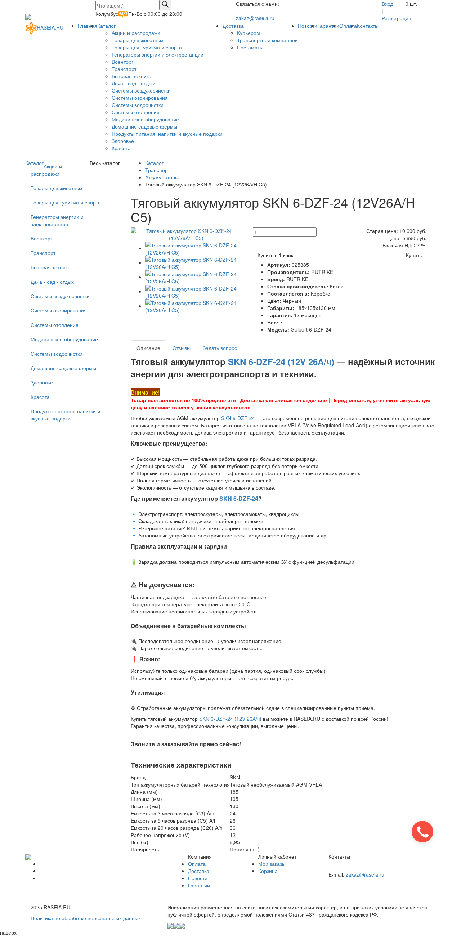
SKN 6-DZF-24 (238, 418)
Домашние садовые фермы (144, 126)
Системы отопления (136, 112)
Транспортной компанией (267, 40)
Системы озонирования (140, 97)
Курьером (248, 32)
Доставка (233, 25)
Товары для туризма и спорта (147, 47)
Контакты (368, 25)
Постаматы (250, 47)
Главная (87, 25)
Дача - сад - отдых (133, 83)
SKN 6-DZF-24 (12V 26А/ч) (281, 361)
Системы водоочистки (138, 104)
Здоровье (123, 140)
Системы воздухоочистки (141, 90)
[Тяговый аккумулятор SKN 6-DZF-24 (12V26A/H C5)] (186, 233)
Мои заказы (272, 863)
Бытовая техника (132, 76)
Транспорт (124, 68)
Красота (121, 148)
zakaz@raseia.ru (255, 18)
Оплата (348, 25)
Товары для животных (138, 40)
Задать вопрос (220, 347)
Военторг (122, 61)
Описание (148, 347)
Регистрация (396, 18)
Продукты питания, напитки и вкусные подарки (167, 133)
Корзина (268, 870)
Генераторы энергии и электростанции (157, 54)
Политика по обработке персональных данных (86, 918)
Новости (307, 25)
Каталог (106, 25)
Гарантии (328, 25)
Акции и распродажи (136, 32)
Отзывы (182, 347)
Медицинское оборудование (145, 119)
